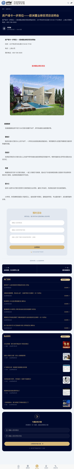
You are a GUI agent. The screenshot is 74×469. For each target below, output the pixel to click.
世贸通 (9, 27)
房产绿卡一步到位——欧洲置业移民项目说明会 (30, 15)
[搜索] (68, 3)
